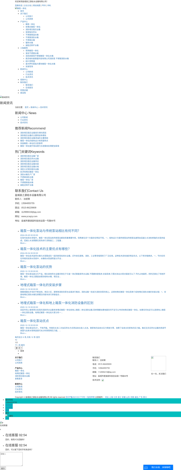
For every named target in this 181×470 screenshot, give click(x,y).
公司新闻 (29, 71)
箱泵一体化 (30, 24)
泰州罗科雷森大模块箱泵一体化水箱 (40, 63)
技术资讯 (29, 77)
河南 (132, 397)
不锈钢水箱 (30, 40)
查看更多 (18, 378)
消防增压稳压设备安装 (29, 163)
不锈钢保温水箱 (32, 34)
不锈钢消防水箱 (32, 37)
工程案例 (24, 47)
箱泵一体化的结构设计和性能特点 (34, 140)
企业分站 (27, 5)
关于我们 (24, 13)
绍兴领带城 (30, 61)
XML (49, 5)
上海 (111, 397)
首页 (22, 11)
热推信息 (18, 5)
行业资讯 (29, 74)
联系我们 (24, 82)
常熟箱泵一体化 (32, 50)
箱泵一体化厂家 (26, 179)
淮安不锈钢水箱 (32, 53)
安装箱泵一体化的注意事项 (31, 143)
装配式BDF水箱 (32, 45)
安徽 (124, 397)
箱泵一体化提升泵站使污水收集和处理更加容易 (39, 145)
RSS (44, 5)
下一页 (18, 345)
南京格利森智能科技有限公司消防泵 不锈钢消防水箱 (47, 58)
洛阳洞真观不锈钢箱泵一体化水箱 (39, 55)
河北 (107, 397)
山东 (128, 397)
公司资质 (29, 18)
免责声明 (91, 397)
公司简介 (29, 16)
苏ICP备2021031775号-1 (76, 397)
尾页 (23, 345)
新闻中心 (24, 69)
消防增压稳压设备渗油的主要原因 (34, 138)
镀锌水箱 (29, 42)
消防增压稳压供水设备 (29, 158)
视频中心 (24, 79)
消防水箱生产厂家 (27, 174)
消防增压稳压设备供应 (29, 161)
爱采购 (23, 92)
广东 (141, 397)
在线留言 (29, 87)
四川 (145, 397)
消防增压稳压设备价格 (29, 166)
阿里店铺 (24, 90)
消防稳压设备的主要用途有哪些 (33, 135)
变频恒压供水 (31, 32)
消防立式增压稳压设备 (29, 169)
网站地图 (36, 5)
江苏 (115, 397)
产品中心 (24, 21)
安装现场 (29, 66)
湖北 (136, 397)
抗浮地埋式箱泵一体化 (29, 171)
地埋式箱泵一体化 (33, 26)
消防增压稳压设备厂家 (29, 156)
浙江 (119, 397)
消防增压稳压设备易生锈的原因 (33, 132)
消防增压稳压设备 (33, 29)
